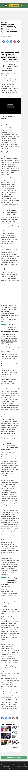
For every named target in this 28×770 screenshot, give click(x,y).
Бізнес (3, 9)
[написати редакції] (14, 41)
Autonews (4, 475)
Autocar (16, 249)
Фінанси (22, 9)
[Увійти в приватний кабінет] (21, 5)
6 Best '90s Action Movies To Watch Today (15, 735)
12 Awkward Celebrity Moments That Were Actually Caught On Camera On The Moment (15, 744)
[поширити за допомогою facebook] (3, 41)
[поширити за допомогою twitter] (7, 41)
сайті (14, 116)
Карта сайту (6, 764)
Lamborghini (4, 714)
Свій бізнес (10, 9)
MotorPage (12, 358)
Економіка (16, 9)
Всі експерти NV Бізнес (22, 766)
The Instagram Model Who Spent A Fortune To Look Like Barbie (15, 729)
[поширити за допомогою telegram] (11, 41)
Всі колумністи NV (14, 764)
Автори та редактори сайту (7, 768)
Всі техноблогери (5, 766)
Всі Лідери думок (23, 764)
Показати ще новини (14, 757)
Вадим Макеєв (7, 48)
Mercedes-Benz (12, 714)
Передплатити (14, 5)
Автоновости (8, 712)
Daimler (13, 712)
